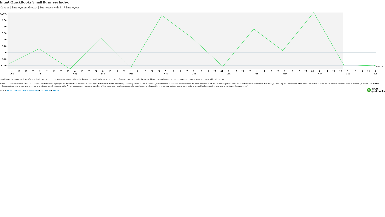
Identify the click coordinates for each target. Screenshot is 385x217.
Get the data (46, 91)
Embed (56, 91)
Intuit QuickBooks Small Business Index (23, 91)
